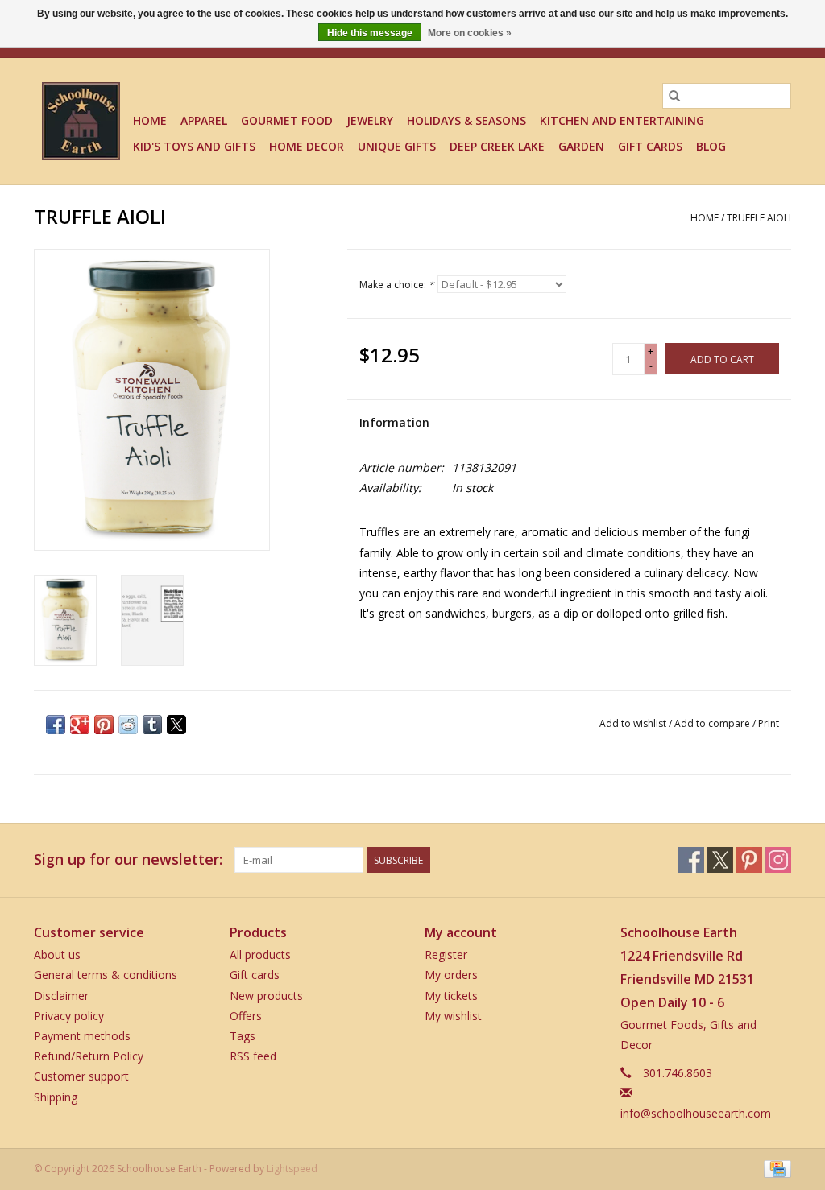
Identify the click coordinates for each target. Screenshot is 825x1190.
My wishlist (453, 1015)
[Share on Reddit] (128, 724)
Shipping (55, 1097)
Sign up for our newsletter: (128, 859)
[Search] (674, 96)
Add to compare (713, 723)
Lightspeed (292, 1169)
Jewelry (369, 120)
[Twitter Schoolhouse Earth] (720, 860)
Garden (581, 146)
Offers (246, 1015)
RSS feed (253, 1056)
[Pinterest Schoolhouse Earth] (749, 860)
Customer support (81, 1076)
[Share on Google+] (79, 724)
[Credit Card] (774, 1168)
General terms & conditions (105, 974)
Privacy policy (69, 1015)
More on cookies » (470, 33)
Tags (242, 1035)
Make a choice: (396, 284)
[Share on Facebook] (55, 724)
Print (768, 723)
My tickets (451, 995)
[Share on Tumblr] (152, 724)
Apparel (203, 120)
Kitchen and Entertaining (622, 120)
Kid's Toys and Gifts (194, 146)
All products (260, 954)
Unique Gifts (397, 146)
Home (150, 120)
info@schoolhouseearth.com (695, 1113)
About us (57, 954)
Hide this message (369, 33)
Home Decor (306, 146)
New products (266, 995)
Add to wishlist (634, 723)
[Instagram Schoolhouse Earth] (778, 860)
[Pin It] (104, 724)
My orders (451, 974)
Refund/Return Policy (88, 1056)
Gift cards (650, 146)
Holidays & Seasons (466, 120)
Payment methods (82, 1035)
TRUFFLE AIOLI (759, 218)
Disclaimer (61, 995)
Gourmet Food (287, 120)
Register (446, 954)
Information (394, 422)
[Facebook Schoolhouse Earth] (691, 860)
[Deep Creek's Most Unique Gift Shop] (81, 121)
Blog (711, 146)
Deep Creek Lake (497, 146)
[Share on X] (176, 724)
